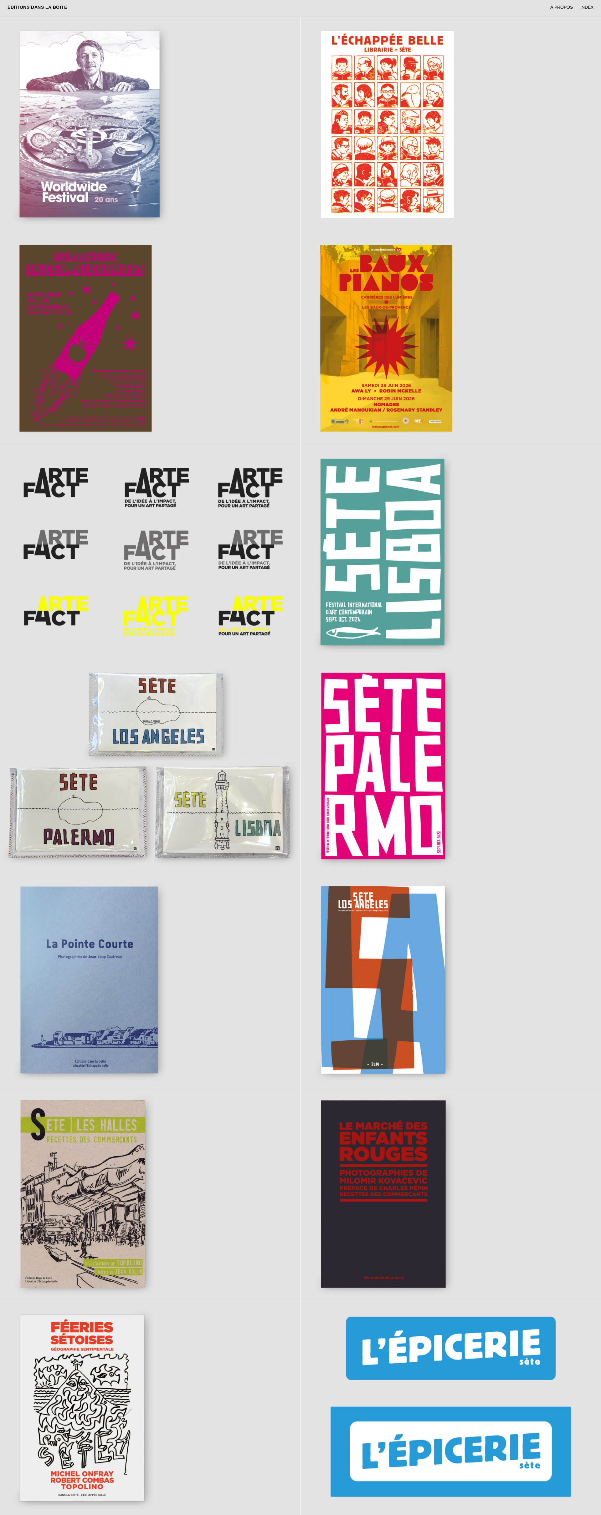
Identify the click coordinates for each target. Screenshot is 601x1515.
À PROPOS (561, 7)
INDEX (586, 7)
